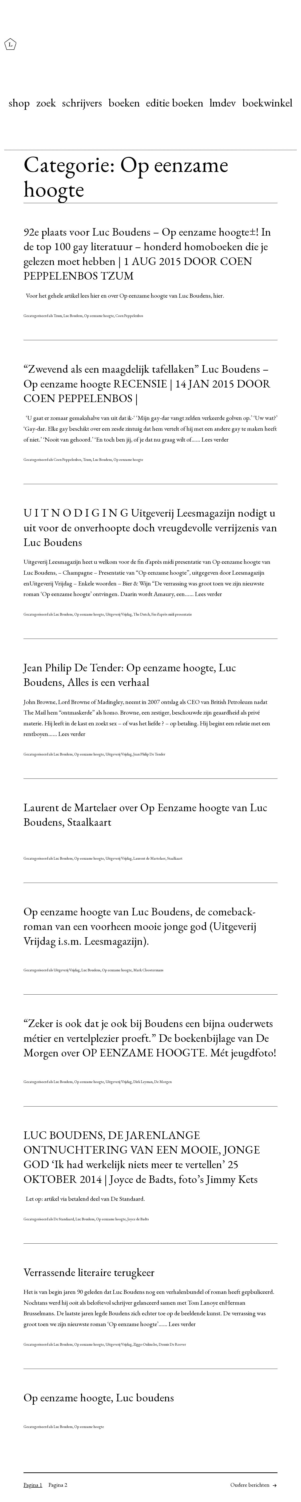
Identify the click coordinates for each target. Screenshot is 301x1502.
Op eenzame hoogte (99, 315)
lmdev (223, 102)
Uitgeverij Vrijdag (119, 614)
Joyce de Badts (138, 1219)
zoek (46, 102)
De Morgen (163, 1081)
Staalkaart (174, 858)
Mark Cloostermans (148, 970)
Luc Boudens (73, 315)
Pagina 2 (57, 1484)
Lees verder (215, 439)
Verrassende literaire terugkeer (89, 1272)
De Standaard (64, 1219)
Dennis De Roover (172, 1344)
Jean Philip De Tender (149, 754)
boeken (124, 102)
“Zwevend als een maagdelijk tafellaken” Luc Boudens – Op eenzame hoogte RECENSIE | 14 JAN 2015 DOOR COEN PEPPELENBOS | (147, 383)
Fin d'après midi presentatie (171, 614)
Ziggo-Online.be (145, 1344)
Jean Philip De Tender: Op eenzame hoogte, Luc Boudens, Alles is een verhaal (130, 674)
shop (19, 102)
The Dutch (141, 614)
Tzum (58, 315)
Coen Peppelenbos (129, 315)
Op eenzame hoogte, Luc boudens (99, 1397)
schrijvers (82, 102)
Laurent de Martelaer (149, 858)
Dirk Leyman (143, 1081)
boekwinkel (267, 102)
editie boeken (174, 102)
